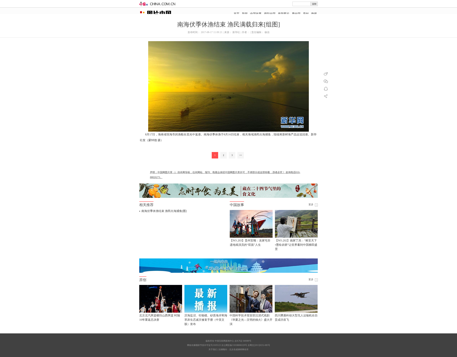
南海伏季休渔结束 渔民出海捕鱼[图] (164, 210)
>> (240, 155)
